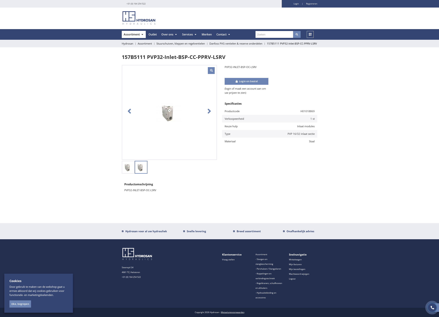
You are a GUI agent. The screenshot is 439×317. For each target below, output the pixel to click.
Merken (207, 34)
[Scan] (310, 34)
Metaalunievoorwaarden (232, 312)
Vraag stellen (228, 259)
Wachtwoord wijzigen (299, 273)
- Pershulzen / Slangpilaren (268, 268)
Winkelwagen (295, 259)
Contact (221, 34)
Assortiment (132, 34)
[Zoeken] (297, 34)
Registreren (311, 3)
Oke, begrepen (20, 304)
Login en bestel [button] (248, 81)
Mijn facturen (295, 264)
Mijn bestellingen (297, 269)
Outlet (153, 34)
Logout (292, 278)
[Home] (169, 18)
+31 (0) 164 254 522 (136, 3)
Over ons (167, 34)
